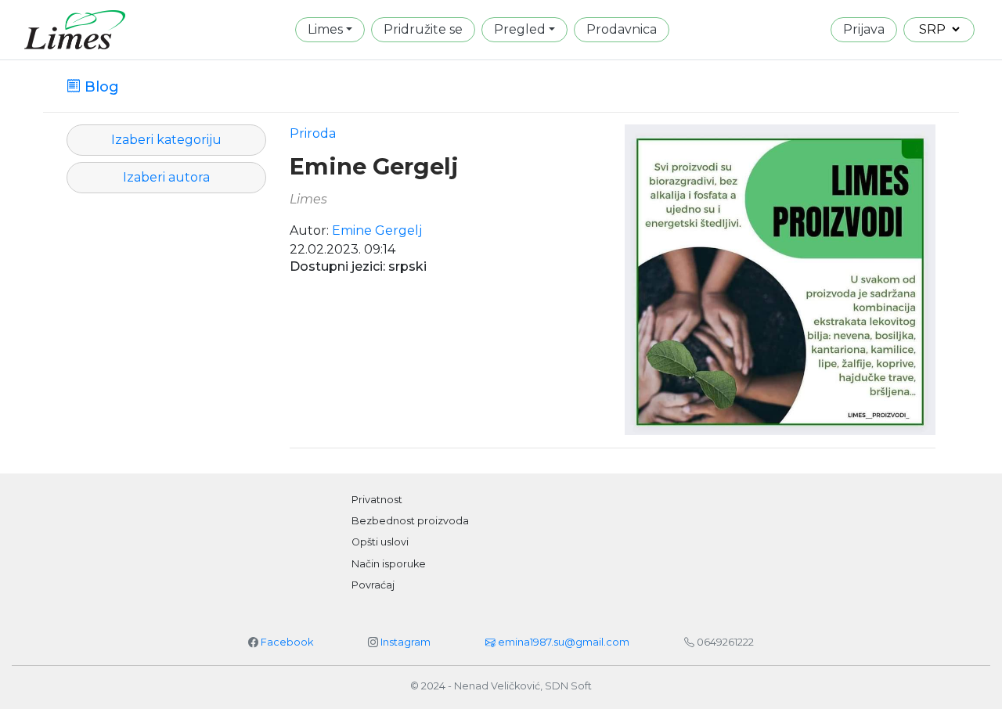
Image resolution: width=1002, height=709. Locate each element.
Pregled (520, 29)
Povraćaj (373, 585)
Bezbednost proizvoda (410, 521)
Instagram (405, 642)
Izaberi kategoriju (166, 139)
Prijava (864, 29)
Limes (325, 29)
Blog (100, 86)
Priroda (313, 133)
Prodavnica (621, 29)
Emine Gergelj (374, 167)
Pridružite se (423, 29)
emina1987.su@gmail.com (562, 642)
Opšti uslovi (380, 542)
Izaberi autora (166, 177)
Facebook (287, 642)
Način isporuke (388, 564)
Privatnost (376, 500)
